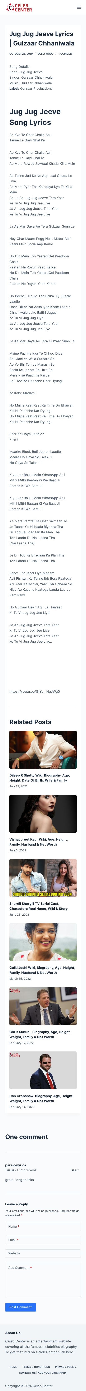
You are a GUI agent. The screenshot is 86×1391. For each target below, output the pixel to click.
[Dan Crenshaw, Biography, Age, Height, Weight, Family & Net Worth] (43, 1070)
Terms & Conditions (36, 1366)
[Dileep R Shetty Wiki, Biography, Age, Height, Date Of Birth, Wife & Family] (43, 749)
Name (13, 1227)
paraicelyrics (15, 1165)
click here (65, 1352)
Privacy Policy (65, 1366)
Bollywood (46, 53)
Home (13, 1366)
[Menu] (79, 7)
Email (13, 1240)
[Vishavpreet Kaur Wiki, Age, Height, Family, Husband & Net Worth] (43, 814)
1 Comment (66, 53)
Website (14, 1253)
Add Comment (20, 1268)
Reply (75, 1170)
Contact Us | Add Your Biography (43, 1372)
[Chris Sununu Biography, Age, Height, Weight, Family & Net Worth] (43, 1006)
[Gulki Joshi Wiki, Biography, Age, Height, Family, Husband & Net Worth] (43, 942)
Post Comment (20, 1307)
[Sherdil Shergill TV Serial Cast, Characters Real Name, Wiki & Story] (43, 878)
